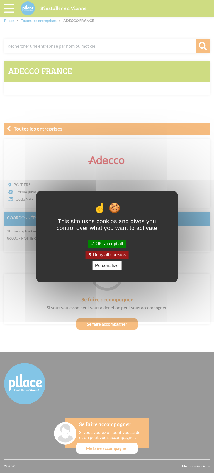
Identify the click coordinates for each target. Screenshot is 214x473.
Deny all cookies (109, 254)
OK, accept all (108, 243)
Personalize (107, 265)
